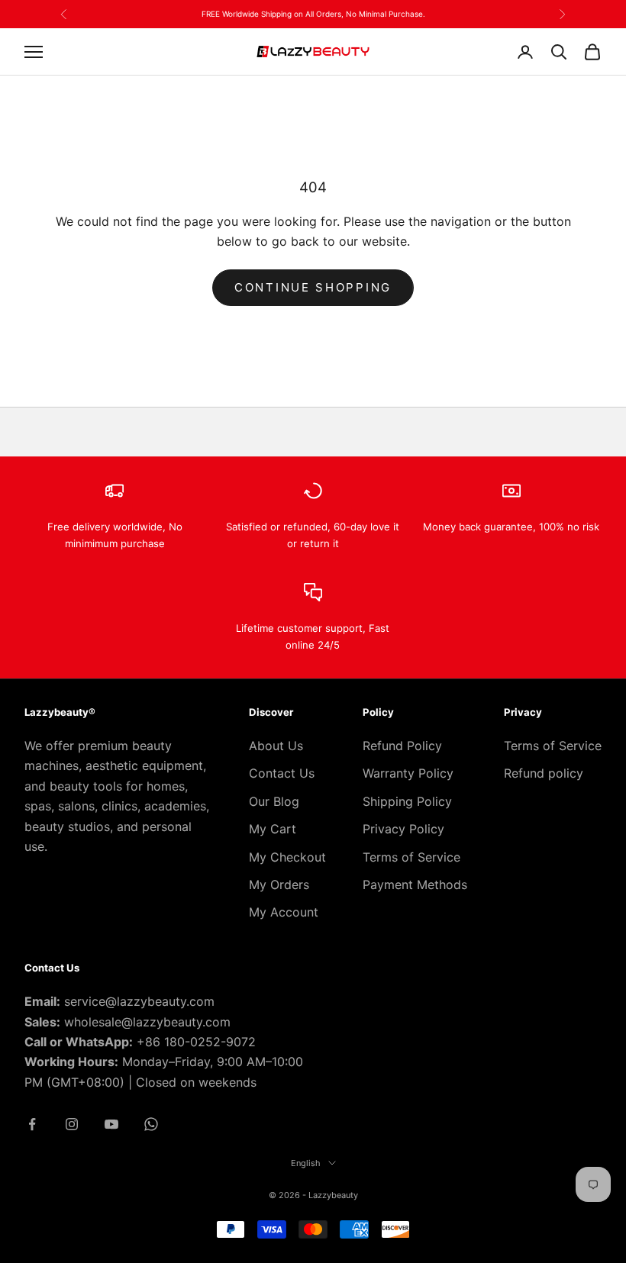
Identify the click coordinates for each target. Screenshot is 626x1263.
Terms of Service (411, 857)
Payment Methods (415, 884)
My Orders (279, 884)
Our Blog (274, 801)
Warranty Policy (408, 773)
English (306, 1163)
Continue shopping (313, 287)
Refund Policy (402, 745)
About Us (276, 745)
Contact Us (282, 773)
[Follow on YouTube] (111, 1124)
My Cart (272, 828)
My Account (283, 912)
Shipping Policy (407, 801)
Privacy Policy (403, 828)
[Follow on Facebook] (32, 1124)
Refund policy (543, 773)
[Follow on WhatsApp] (151, 1124)
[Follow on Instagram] (71, 1124)
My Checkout (287, 857)
